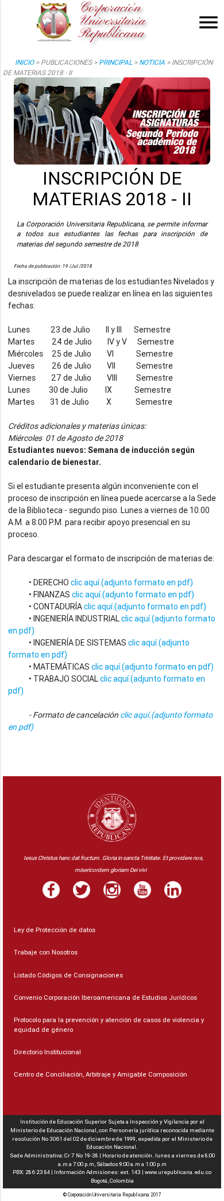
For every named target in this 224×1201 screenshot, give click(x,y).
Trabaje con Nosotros (46, 952)
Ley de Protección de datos (54, 930)
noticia (152, 62)
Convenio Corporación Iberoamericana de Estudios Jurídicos (105, 997)
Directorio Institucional (47, 1052)
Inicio (24, 62)
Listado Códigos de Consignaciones (68, 975)
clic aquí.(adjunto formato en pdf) (132, 582)
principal (115, 62)
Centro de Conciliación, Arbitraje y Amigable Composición (100, 1074)
